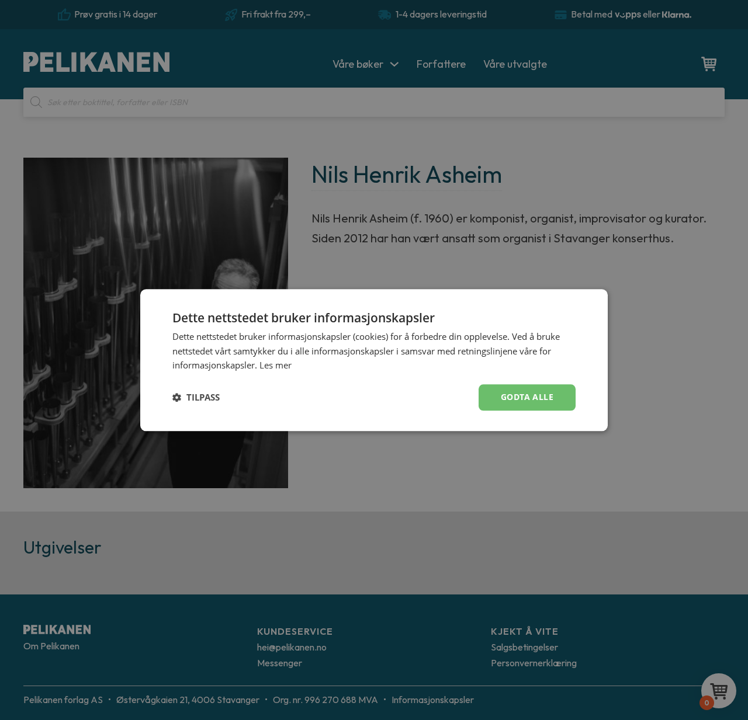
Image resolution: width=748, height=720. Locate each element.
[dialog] (374, 360)
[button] (196, 397)
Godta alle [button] (527, 396)
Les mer (275, 365)
